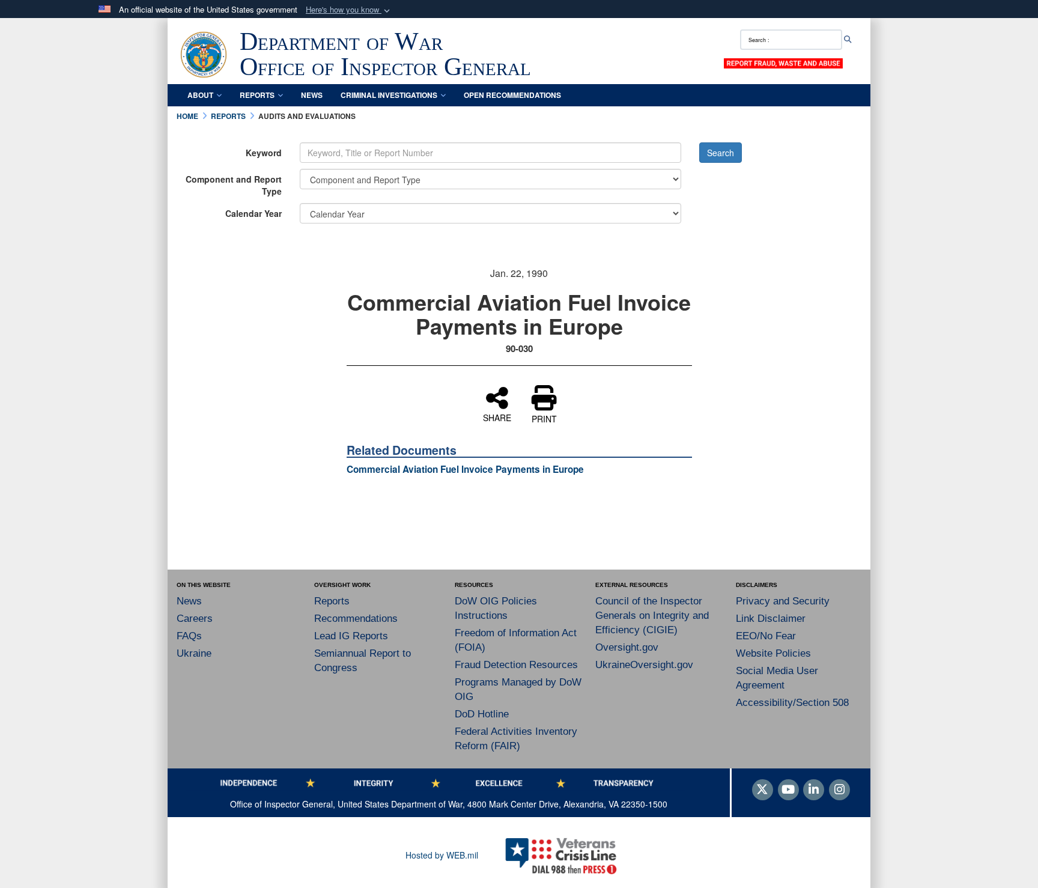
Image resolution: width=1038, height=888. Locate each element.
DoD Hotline (482, 714)
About (200, 95)
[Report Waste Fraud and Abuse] (783, 62)
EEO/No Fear (766, 636)
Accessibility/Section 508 (792, 702)
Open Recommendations (512, 95)
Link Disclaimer (771, 618)
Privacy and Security (783, 601)
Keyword (264, 153)
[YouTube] (788, 790)
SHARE (497, 417)
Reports (257, 95)
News (312, 95)
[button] (349, 10)
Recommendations (356, 618)
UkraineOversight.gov (644, 665)
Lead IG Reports (351, 636)
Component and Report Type (234, 185)
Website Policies (773, 653)
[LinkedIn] (813, 790)
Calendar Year (253, 213)
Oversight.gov (626, 647)
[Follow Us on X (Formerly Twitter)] (762, 790)
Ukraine (194, 653)
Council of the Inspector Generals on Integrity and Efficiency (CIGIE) (652, 615)
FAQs (189, 636)
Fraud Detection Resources (516, 665)
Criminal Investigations (389, 95)
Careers (195, 618)
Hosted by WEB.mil (441, 855)
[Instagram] (839, 790)
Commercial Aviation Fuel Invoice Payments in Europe (465, 469)
